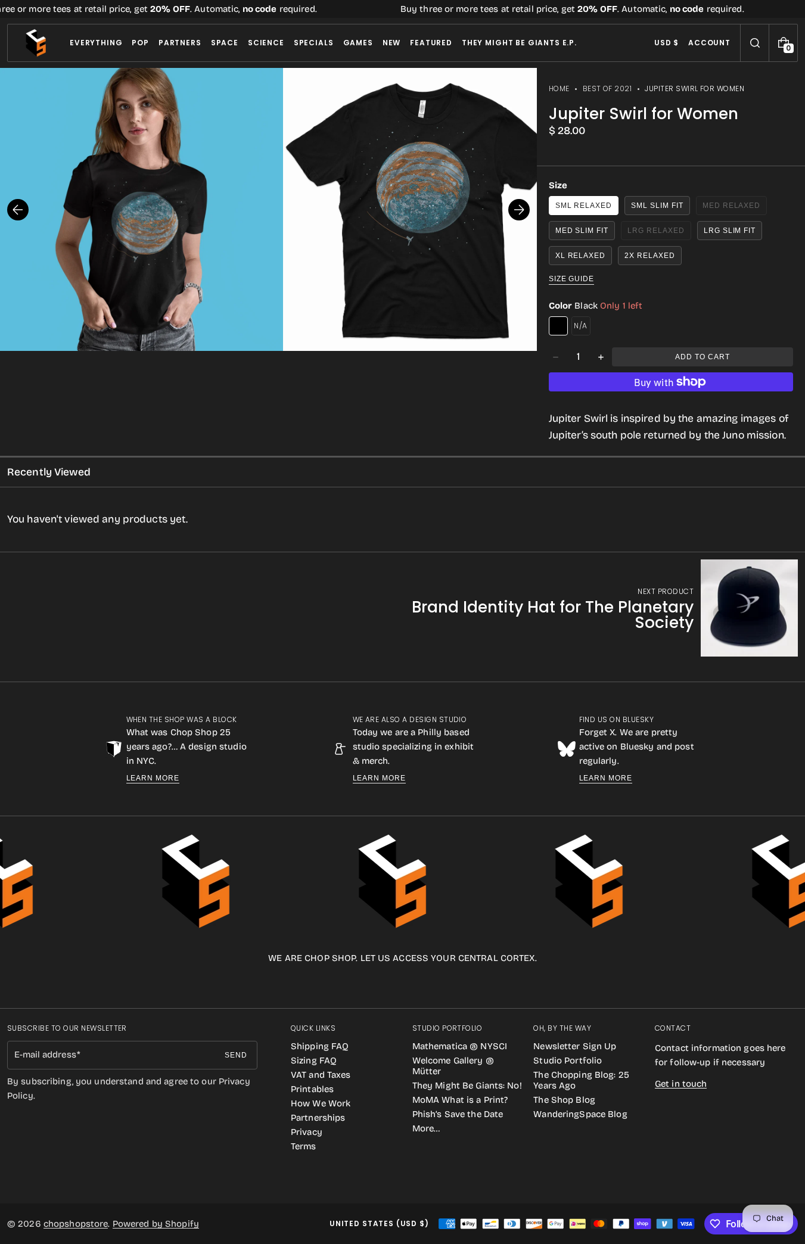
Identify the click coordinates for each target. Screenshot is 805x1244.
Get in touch (681, 1083)
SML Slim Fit (657, 205)
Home (559, 88)
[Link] (402, 9)
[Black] (558, 325)
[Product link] (582, 608)
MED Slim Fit (582, 230)
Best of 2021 (607, 88)
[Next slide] (519, 209)
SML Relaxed (584, 205)
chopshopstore (75, 1223)
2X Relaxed (649, 255)
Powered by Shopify (156, 1223)
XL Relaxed (580, 255)
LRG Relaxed (659, 233)
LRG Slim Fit (730, 230)
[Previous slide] (18, 209)
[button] (755, 42)
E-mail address (45, 1054)
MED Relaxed (735, 208)
